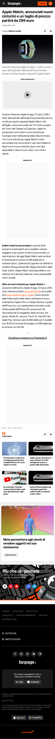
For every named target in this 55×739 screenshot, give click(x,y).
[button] (50, 31)
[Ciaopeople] (27, 732)
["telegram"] (34, 586)
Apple (4, 428)
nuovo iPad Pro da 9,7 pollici (20, 295)
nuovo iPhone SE (32, 291)
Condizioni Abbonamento (26, 615)
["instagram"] (10, 586)
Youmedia (6, 611)
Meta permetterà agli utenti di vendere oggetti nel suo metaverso (24, 543)
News (10, 428)
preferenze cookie (9, 619)
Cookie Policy (7, 615)
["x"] (22, 586)
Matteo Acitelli (15, 31)
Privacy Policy (32, 611)
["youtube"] (16, 586)
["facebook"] (28, 586)
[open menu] (3, 4)
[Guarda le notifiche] (50, 4)
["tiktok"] (5, 586)
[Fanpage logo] (15, 3)
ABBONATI (42, 3)
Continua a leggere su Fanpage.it (27, 337)
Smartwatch (18, 428)
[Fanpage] (27, 662)
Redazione (43, 615)
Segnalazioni (18, 611)
